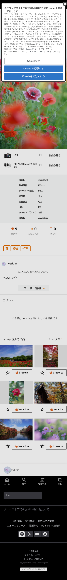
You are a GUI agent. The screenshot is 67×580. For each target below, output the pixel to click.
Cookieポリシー (32, 49)
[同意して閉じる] (64, 4)
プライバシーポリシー (40, 51)
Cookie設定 (33, 60)
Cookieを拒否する (33, 68)
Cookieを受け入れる (33, 76)
